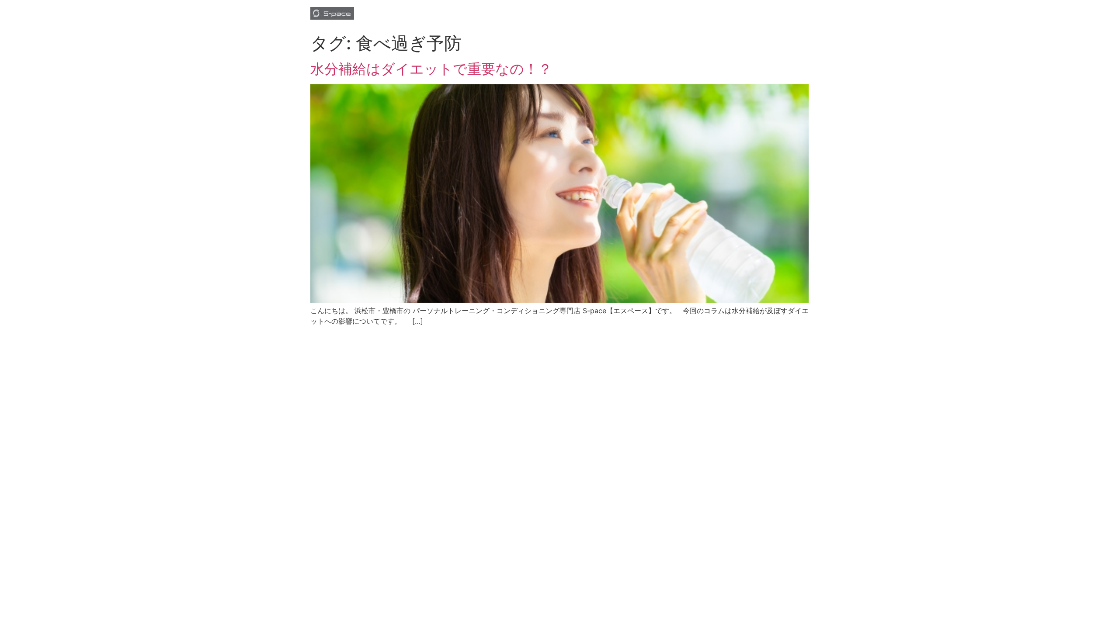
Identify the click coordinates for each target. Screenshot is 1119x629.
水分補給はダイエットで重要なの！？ (431, 68)
